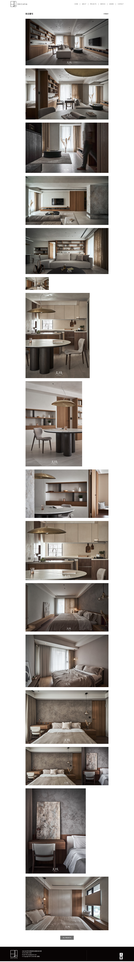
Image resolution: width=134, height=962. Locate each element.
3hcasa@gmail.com (31, 954)
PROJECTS (93, 4)
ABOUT (84, 4)
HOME (76, 4)
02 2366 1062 (28, 953)
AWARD (111, 4)
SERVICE (102, 4)
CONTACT (121, 4)
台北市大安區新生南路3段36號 (33, 951)
